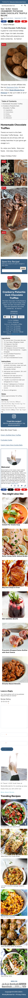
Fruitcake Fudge (6, 440)
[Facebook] (11, 485)
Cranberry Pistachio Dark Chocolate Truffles (11, 107)
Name (4, 734)
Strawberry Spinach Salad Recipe (10, 826)
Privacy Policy (21, 994)
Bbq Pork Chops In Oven (11, 587)
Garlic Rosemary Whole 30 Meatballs (11, 946)
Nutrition (8, 116)
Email (3, 267)
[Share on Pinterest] (17, 21)
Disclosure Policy (12, 87)
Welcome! (9, 118)
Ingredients (9, 110)
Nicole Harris (9, 18)
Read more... (15, 483)
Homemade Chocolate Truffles (13, 104)
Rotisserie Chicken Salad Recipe (18, 1)
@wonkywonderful (15, 423)
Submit (23, 268)
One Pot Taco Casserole (8, 917)
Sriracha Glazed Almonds (11, 684)
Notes (8, 114)
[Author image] (2, 18)
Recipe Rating (5, 699)
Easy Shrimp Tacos (6, 976)
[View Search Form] (25, 5)
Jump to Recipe (8, 24)
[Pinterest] (18, 485)
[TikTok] (25, 485)
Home (2, 9)
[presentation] (14, 812)
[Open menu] (22, 5)
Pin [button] (15, 317)
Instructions (9, 112)
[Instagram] (14, 485)
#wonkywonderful (14, 425)
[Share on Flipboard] (24, 21)
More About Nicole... (8, 792)
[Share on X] (11, 21)
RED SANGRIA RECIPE (10, 619)
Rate (21, 317)
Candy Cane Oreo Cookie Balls (11, 445)
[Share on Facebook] (4, 21)
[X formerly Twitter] (21, 485)
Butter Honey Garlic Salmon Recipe (14, 556)
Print (7, 317)
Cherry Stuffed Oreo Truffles (11, 435)
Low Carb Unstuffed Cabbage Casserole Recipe (12, 886)
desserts (15, 9)
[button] (3, 44)
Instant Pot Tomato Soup (11, 525)
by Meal (8, 9)
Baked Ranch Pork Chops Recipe (10, 856)
